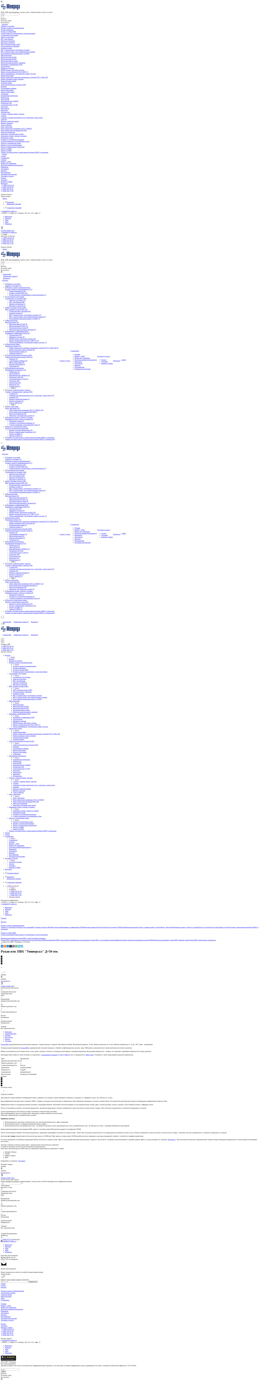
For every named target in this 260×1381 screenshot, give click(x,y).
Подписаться (33, 1282)
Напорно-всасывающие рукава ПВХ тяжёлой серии (171, 940)
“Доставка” (21, 1161)
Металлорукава (18, 705)
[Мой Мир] (7, 946)
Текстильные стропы (8, 1293)
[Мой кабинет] (2, 620)
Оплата (7, 1039)
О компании (13, 840)
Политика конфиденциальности (12, 1309)
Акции (3, 1284)
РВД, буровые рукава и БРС (22, 690)
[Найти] (2, 16)
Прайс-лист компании (8, 1307)
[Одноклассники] (5, 946)
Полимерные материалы (21, 759)
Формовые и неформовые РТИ (23, 717)
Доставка (8, 1041)
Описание (8, 1032)
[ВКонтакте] (2, 946)
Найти (3, 1371)
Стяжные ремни (6, 1295)
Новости (4, 1315)
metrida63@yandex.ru (9, 211)
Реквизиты (4, 1311)
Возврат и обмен (6, 1327)
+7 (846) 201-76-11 (7, 189)
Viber (6, 220)
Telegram (8, 218)
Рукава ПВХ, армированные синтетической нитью (18, 940)
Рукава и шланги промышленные (24, 666)
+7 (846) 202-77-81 (7, 191)
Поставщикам (5, 1316)
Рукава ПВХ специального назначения (202, 940)
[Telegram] (22, 946)
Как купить (9, 1037)
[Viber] (13, 946)
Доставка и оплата (15, 862)
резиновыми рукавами (49, 1055)
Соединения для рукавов (21, 677)
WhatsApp (8, 224)
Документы (5, 1313)
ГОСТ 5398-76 (65, 1055)
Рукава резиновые (7, 935)
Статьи (3, 1285)
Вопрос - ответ (6, 1306)
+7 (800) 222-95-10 (7, 185)
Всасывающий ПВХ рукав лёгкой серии (59, 940)
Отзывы (7, 1035)
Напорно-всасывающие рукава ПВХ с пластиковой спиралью (94, 940)
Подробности (5, 981)
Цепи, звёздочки (18, 798)
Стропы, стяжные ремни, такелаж (24, 781)
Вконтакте (8, 216)
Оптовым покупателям (9, 1318)
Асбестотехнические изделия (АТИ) (25, 745)
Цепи (3, 1298)
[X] (10, 946)
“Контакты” (172, 1139)
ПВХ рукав (90, 1055)
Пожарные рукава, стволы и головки (26, 811)
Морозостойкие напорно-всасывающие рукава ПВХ (134, 940)
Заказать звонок (14, 897)
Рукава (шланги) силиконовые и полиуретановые (30, 935)
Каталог (12, 659)
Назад (13, 657)
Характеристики (10, 1034)
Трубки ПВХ (40, 940)
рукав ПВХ (25, 1048)
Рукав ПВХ (5, 1044)
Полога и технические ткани (23, 822)
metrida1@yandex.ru (9, 1241)
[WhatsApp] (16, 946)
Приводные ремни (19, 732)
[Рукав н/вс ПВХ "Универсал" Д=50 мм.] (3, 973)
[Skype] (19, 946)
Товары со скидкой (7, 927)
